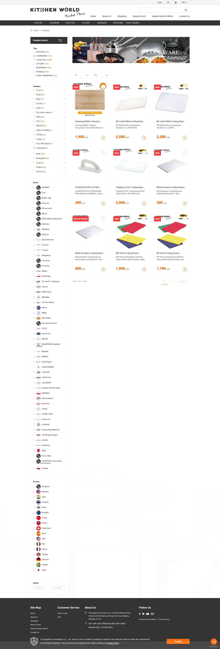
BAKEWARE (102, 22)
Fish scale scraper (44, 112)
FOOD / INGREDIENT (134, 22)
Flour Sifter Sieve (44, 143)
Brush (40, 94)
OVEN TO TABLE (44, 130)
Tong (40, 163)
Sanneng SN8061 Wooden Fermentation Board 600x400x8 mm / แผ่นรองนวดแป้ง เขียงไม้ (89, 121)
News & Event (139, 16)
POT (40, 121)
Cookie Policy (112, 643)
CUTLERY (86, 22)
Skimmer (41, 171)
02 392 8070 (107, 627)
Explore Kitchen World (162, 16)
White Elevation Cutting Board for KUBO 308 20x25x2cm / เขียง (171, 187)
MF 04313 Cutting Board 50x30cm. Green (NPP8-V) (169, 253)
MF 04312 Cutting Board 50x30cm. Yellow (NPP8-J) (128, 253)
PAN (40, 117)
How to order (63, 613)
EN (183, 2)
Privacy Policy (164, 619)
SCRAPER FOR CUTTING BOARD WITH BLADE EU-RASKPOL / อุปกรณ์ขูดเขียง (87, 187)
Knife (40, 154)
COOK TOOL (70, 22)
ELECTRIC (38, 22)
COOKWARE (54, 22)
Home (93, 16)
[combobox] (81, 75)
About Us (106, 16)
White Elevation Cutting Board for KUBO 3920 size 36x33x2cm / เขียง (90, 253)
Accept (178, 641)
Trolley (40, 139)
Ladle (40, 108)
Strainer (41, 167)
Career (160, 3)
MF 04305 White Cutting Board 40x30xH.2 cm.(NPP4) (171, 121)
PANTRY (41, 126)
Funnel (40, 103)
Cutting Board (43, 148)
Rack (40, 99)
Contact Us (184, 16)
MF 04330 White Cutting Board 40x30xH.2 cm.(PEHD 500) (130, 121)
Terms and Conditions (147, 619)
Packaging (118, 22)
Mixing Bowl (42, 158)
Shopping (121, 16)
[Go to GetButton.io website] (214, 646)
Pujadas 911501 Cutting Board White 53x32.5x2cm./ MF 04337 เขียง (130, 187)
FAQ (59, 617)
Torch (39, 90)
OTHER (40, 134)
